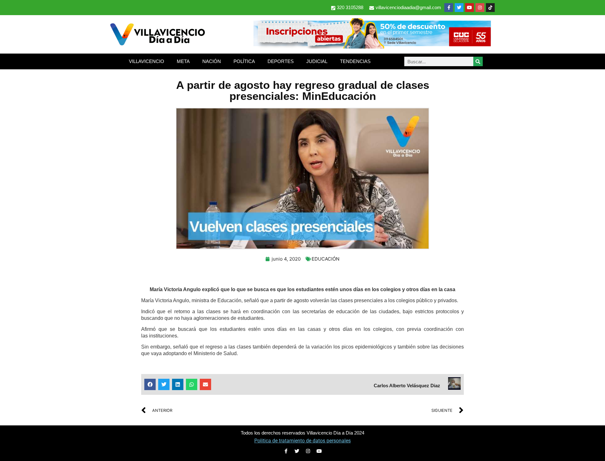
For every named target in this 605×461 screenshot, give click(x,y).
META (183, 61)
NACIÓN (211, 61)
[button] (150, 384)
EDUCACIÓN (325, 259)
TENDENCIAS (355, 61)
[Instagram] (479, 7)
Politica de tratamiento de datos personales (302, 441)
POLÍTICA (244, 61)
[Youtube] (469, 7)
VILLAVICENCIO (146, 61)
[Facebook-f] (448, 7)
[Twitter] (459, 7)
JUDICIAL (316, 61)
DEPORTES (281, 61)
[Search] (478, 61)
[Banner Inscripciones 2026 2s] (372, 46)
